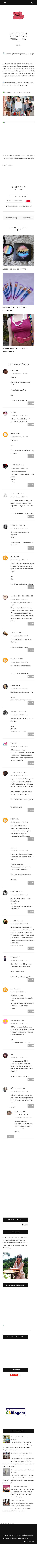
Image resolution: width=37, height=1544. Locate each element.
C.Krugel (15, 819)
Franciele (15, 957)
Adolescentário (18, 1020)
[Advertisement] (18, 1199)
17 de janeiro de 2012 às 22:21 (19, 599)
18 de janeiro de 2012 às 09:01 (19, 775)
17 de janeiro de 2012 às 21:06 (19, 436)
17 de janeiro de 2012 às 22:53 (19, 662)
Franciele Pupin (18, 525)
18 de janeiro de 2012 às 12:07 (19, 1023)
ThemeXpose (20, 1535)
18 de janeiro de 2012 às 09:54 (19, 850)
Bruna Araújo (17, 632)
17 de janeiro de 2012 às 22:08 (19, 560)
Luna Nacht (16, 685)
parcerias (21, 206)
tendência (28, 206)
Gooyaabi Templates (9, 1538)
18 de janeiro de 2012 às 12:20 (19, 1091)
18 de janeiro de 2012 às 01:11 (19, 688)
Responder (31, 403)
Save (29, 200)
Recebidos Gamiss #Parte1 (15, 269)
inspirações (14, 206)
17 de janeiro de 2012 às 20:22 (19, 373)
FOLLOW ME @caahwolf (7, 1523)
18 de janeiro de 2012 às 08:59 (19, 746)
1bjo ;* (14, 743)
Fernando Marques (20, 772)
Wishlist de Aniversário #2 (19, 1486)
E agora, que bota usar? (18, 1500)
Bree (13, 1054)
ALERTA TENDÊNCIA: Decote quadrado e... (15, 350)
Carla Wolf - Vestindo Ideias (22, 1113)
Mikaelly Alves (17, 494)
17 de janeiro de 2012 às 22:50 (19, 636)
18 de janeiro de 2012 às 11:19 (19, 960)
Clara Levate (17, 920)
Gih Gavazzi (16, 989)
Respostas (12, 1107)
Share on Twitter (15, 201)
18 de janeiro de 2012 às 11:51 (19, 992)
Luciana (14, 370)
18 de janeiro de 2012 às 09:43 (19, 822)
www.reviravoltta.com (18, 731)
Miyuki (14, 412)
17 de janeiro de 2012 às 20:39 (19, 415)
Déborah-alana (18, 1088)
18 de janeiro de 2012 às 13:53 (23, 1117)
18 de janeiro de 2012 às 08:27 (19, 715)
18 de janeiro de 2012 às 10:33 (19, 895)
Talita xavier (17, 659)
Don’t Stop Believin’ (17, 945)
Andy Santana (17, 465)
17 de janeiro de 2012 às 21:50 (19, 468)
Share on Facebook (19, 196)
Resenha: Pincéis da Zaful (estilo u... (15, 309)
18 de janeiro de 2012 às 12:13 (19, 1057)
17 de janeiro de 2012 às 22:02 (19, 528)
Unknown (15, 433)
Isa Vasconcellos (19, 712)
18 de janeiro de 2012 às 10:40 (19, 924)
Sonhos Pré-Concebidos (22, 596)
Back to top (28, 1541)
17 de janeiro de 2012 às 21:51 (19, 497)
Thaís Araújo (16, 892)
